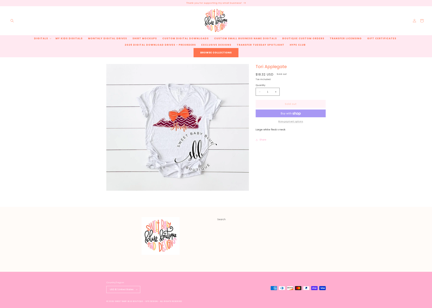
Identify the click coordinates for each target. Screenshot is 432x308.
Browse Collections (216, 52)
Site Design (151, 301)
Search (221, 219)
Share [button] (263, 139)
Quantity (260, 85)
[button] (12, 20)
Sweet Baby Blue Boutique (129, 301)
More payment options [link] (290, 121)
